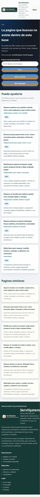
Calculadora (7, 474)
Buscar (20, 69)
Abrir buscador (20, 83)
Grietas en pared (9, 459)
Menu (35, 10)
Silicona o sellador (9, 472)
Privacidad (7, 485)
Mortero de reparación (11, 469)
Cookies (6, 487)
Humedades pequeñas (11, 461)
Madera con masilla (10, 457)
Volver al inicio (19, 77)
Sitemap (6, 490)
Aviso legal (7, 482)
